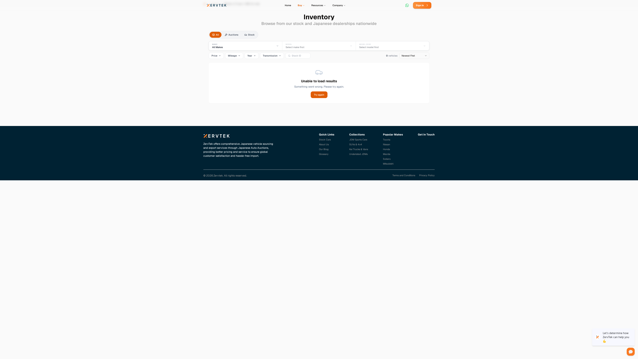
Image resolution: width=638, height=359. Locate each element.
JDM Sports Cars (358, 139)
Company (337, 5)
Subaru (387, 158)
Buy (300, 5)
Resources (317, 5)
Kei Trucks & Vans (358, 149)
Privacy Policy (427, 175)
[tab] (215, 35)
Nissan (386, 144)
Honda (386, 149)
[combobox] (414, 56)
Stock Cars (325, 139)
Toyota (386, 139)
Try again (319, 94)
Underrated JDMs (358, 154)
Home (288, 5)
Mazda (386, 154)
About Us (324, 144)
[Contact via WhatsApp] (407, 5)
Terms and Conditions (403, 175)
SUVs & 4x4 (355, 144)
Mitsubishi (388, 163)
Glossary (323, 154)
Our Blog (323, 149)
